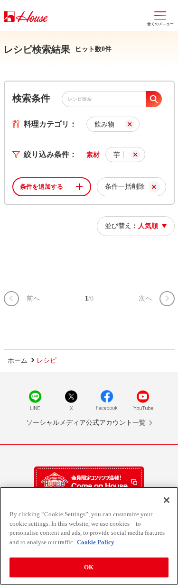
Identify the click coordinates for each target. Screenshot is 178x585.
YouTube (143, 400)
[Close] (166, 500)
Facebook (107, 400)
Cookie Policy (95, 542)
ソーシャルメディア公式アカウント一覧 (86, 422)
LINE (35, 400)
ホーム (18, 360)
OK (89, 567)
